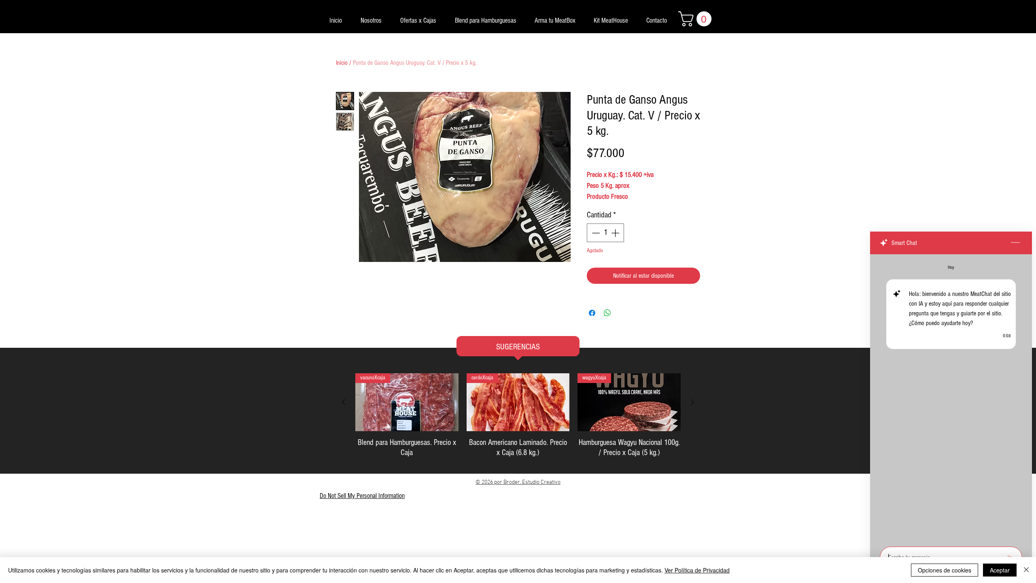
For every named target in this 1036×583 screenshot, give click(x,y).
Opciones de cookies (944, 570)
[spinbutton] (605, 233)
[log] (951, 398)
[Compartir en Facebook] (592, 313)
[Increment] (616, 233)
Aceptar (1000, 570)
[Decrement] (595, 233)
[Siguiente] (692, 402)
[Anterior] (343, 402)
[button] (696, 18)
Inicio (342, 62)
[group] (518, 415)
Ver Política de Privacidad (697, 570)
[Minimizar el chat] (1015, 242)
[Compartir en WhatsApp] (607, 313)
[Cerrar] (1026, 570)
